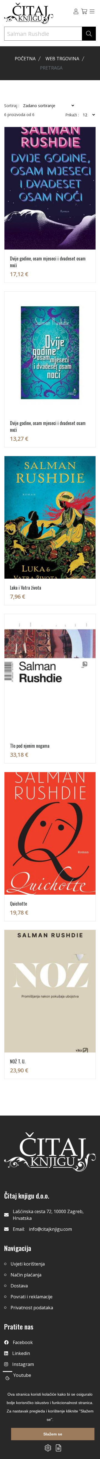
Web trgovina (62, 59)
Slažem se (52, 1434)
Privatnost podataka (32, 1308)
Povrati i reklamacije (31, 1297)
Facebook (23, 1342)
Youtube (22, 1375)
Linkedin (21, 1353)
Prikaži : (72, 114)
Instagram (23, 1364)
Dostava (19, 1286)
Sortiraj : (11, 105)
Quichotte (18, 903)
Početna (25, 59)
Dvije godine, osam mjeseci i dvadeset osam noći (48, 262)
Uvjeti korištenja (28, 1264)
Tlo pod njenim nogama (29, 745)
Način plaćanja (26, 1275)
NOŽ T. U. (17, 1061)
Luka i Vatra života (25, 587)
